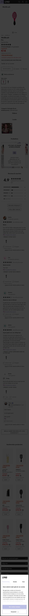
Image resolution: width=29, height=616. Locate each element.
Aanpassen (14, 611)
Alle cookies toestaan (14, 607)
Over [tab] (23, 581)
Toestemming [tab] (6, 581)
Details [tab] (15, 581)
